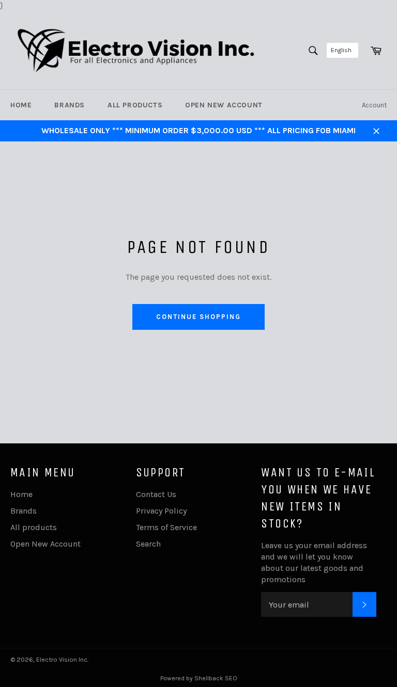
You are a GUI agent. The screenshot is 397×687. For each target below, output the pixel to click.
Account (374, 105)
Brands (69, 105)
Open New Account (224, 105)
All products (135, 105)
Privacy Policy (161, 511)
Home (21, 105)
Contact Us (156, 494)
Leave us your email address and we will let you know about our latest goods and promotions (314, 562)
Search (148, 544)
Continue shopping (198, 317)
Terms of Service (166, 527)
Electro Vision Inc (61, 659)
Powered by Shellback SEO (198, 678)
